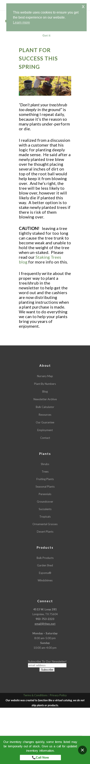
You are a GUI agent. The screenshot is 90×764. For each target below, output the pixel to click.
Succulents (45, 509)
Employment (45, 430)
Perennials (45, 494)
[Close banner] (82, 750)
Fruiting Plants (45, 479)
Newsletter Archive (45, 399)
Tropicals (45, 516)
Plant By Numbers (45, 383)
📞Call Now (40, 757)
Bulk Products (45, 558)
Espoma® (45, 573)
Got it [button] (46, 35)
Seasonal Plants (45, 486)
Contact (45, 437)
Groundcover (45, 501)
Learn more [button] (21, 22)
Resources (45, 414)
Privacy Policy (58, 695)
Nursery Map (45, 376)
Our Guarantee (45, 422)
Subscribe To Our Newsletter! (47, 661)
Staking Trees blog (40, 259)
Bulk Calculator (45, 407)
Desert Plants (45, 531)
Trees (45, 471)
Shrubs (45, 464)
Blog (45, 391)
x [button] (83, 6)
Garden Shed (45, 565)
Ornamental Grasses (45, 524)
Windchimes (45, 580)
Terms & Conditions (35, 695)
